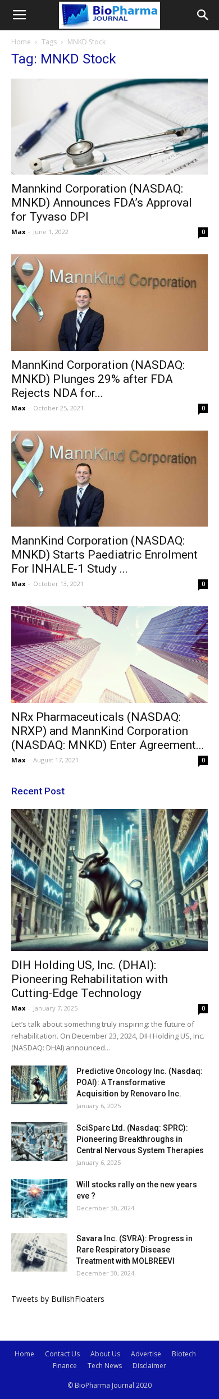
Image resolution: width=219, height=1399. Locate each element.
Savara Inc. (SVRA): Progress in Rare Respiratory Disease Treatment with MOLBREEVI (134, 1249)
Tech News (105, 1365)
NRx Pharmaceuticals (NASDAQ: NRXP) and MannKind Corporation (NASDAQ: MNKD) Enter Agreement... (107, 731)
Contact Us (62, 1354)
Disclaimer (149, 1365)
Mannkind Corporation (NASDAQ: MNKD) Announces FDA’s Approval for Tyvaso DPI (101, 202)
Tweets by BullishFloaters (57, 1298)
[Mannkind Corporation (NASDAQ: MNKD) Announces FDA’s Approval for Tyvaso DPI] (109, 127)
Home (21, 42)
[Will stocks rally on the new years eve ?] (39, 1198)
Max (18, 231)
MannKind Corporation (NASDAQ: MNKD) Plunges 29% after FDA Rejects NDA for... (98, 379)
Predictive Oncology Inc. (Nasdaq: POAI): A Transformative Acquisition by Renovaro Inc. (139, 1082)
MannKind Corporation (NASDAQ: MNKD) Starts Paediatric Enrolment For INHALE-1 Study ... (104, 554)
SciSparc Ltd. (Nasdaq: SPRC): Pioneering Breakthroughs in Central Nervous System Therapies (140, 1139)
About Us (105, 1354)
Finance (65, 1365)
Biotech (184, 1354)
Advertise (146, 1354)
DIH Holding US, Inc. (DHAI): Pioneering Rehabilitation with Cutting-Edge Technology (89, 979)
